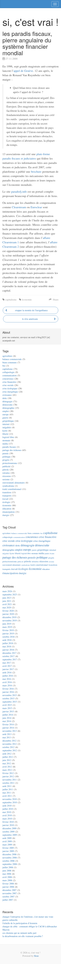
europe (5, 414)
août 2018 (7, 639)
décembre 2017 (9, 652)
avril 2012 (7, 766)
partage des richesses (11, 450)
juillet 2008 (7, 867)
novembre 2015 (9, 695)
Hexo (36, 955)
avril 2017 (7, 665)
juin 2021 (6, 600)
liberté (5, 433)
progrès (5, 459)
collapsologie (8, 372)
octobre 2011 (8, 782)
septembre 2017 (9, 659)
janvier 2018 (8, 649)
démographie (8, 407)
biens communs (9, 362)
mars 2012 (7, 769)
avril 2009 (7, 841)
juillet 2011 (7, 789)
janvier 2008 (8, 886)
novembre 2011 (9, 779)
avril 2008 (7, 877)
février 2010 (8, 821)
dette (4, 398)
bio (3, 365)
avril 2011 (7, 795)
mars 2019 (7, 626)
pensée (5, 453)
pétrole (5, 469)
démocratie (7, 404)
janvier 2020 (8, 613)
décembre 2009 (9, 828)
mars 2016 (7, 685)
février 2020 (8, 610)
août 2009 (7, 838)
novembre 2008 (9, 857)
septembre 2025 (9, 594)
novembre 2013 (9, 730)
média (5, 443)
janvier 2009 (8, 851)
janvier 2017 (8, 669)
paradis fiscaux (9, 446)
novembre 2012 (9, 743)
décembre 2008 (9, 854)
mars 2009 (7, 844)
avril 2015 (7, 704)
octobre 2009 (8, 831)
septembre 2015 (9, 701)
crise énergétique (10, 391)
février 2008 (8, 883)
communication (9, 375)
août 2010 (7, 805)
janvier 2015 (8, 711)
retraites (6, 472)
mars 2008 (7, 880)
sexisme (6, 479)
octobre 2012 (8, 747)
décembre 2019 (9, 617)
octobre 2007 (8, 896)
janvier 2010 (8, 825)
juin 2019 (6, 623)
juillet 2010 (7, 808)
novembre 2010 (9, 799)
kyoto (4, 430)
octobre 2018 (8, 636)
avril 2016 (7, 682)
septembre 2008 (9, 864)
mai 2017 (6, 662)
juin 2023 (6, 597)
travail (5, 498)
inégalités (6, 427)
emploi (5, 411)
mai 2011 (6, 792)
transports (6, 495)
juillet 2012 (7, 756)
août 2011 (7, 786)
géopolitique (8, 420)
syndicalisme (8, 485)
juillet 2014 (7, 714)
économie (27, 299)
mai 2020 (6, 607)
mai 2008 (6, 873)
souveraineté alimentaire (13, 482)
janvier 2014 (8, 727)
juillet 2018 (7, 643)
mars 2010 (7, 818)
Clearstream (19, 207)
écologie (6, 502)
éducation (6, 508)
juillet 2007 (7, 899)
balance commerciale (12, 359)
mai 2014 (6, 721)
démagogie (7, 401)
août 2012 (7, 753)
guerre (5, 417)
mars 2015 (7, 708)
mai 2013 (6, 737)
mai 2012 (6, 763)
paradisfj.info (19, 191)
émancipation (8, 511)
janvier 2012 (8, 776)
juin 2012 (6, 760)
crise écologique (9, 388)
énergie (5, 515)
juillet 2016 (7, 675)
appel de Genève (23, 71)
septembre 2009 (9, 834)
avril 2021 (7, 604)
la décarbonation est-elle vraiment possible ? (22, 936)
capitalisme (11, 299)
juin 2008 (6, 870)
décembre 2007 (9, 890)
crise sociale (8, 385)
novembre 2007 (9, 893)
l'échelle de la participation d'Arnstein (19, 923)
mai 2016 (6, 678)
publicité (6, 466)
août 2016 (7, 672)
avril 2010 (7, 815)
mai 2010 (6, 812)
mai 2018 (6, 646)
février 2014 (8, 724)
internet (5, 424)
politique (6, 456)
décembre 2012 (9, 740)
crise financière (9, 381)
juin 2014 (6, 717)
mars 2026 (7, 591)
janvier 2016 (8, 691)
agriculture (7, 355)
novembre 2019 (9, 620)
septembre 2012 (9, 750)
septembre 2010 (9, 802)
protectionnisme (9, 463)
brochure (36, 171)
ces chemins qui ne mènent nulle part (19, 932)
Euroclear (36, 207)
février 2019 (8, 630)
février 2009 (8, 847)
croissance (7, 394)
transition (6, 492)
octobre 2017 (8, 656)
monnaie (6, 440)
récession (6, 476)
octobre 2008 (8, 860)
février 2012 (8, 773)
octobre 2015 (8, 698)
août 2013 (7, 734)
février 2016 (8, 688)
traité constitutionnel (11, 489)
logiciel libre (8, 437)
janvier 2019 (8, 633)
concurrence (8, 378)
